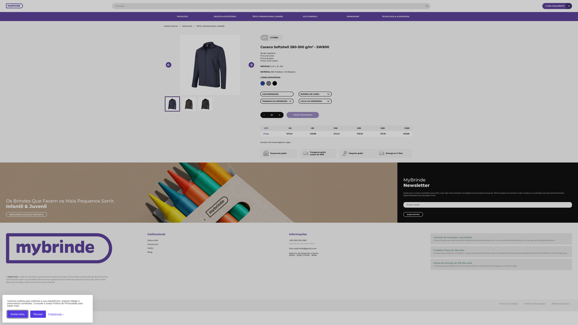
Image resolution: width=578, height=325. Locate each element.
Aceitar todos (18, 314)
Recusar (38, 314)
